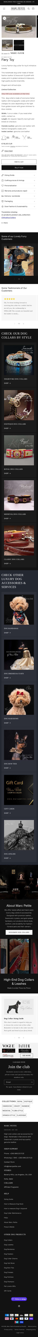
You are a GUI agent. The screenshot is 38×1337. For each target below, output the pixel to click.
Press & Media (9, 1227)
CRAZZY (17, 1106)
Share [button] (6, 223)
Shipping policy (31, 1329)
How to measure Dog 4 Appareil (15, 1208)
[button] (4, 8)
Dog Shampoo (9, 1281)
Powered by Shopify (20, 1326)
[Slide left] (14, 279)
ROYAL (19, 1101)
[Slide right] (23, 279)
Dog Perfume (8, 1277)
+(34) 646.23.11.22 (17, 1153)
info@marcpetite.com (12, 1166)
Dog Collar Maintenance (12, 1213)
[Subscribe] (31, 1082)
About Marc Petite (10, 1222)
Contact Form (9, 1162)
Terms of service (19, 1329)
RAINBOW (25, 1106)
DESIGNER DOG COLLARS (19, 932)
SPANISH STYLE (9, 1115)
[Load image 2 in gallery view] (19, 45)
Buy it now (19, 168)
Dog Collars (8, 1240)
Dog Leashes (8, 1245)
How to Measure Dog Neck (13, 1204)
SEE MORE (26, 1055)
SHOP (6, 383)
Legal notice (20, 1332)
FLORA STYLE (17, 1111)
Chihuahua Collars (9, 218)
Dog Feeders (8, 1254)
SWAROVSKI (7, 1106)
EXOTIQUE (28, 1101)
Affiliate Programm (11, 1187)
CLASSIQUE (21, 1115)
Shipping (12, 146)
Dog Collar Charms (10, 1258)
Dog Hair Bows (9, 1263)
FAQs (6, 1218)
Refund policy (32, 1326)
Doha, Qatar (8, 1179)
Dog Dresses (8, 1272)
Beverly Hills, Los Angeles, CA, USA (18, 1175)
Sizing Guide (8, 1199)
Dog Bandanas (9, 1249)
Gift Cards (7, 1291)
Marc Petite (10, 1326)
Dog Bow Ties (9, 1268)
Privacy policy (8, 1329)
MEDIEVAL (7, 1111)
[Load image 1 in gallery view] (7, 45)
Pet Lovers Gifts (10, 1286)
